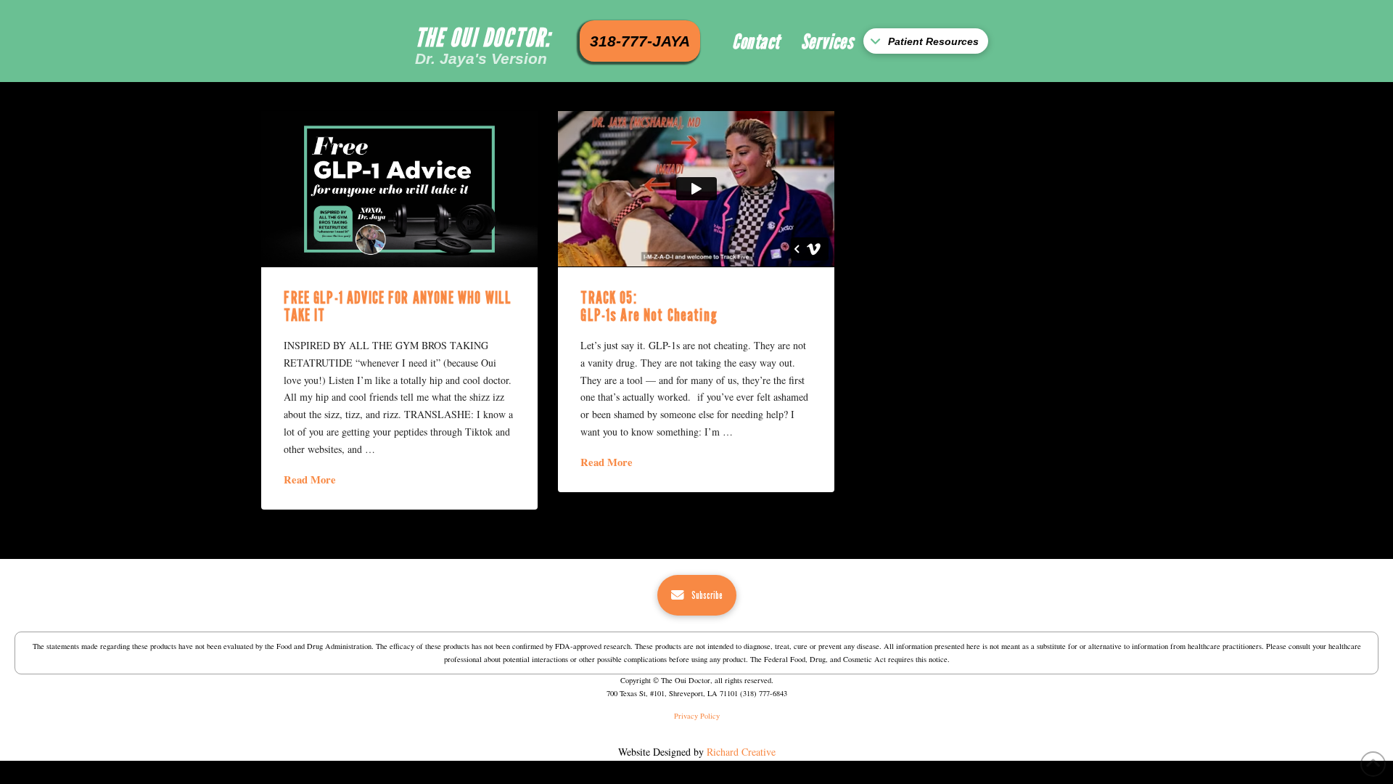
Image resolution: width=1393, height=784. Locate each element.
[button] (925, 41)
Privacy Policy (697, 716)
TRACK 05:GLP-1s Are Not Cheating (649, 305)
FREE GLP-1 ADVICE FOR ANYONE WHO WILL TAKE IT (397, 305)
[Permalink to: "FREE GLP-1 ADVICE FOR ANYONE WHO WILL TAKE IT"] (399, 188)
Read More (310, 480)
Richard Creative (741, 752)
